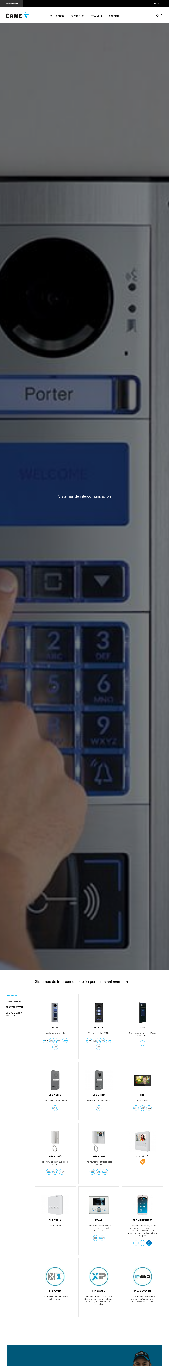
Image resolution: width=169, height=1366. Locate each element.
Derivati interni (14, 1007)
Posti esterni (13, 1001)
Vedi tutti (11, 995)
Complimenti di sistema (14, 1014)
